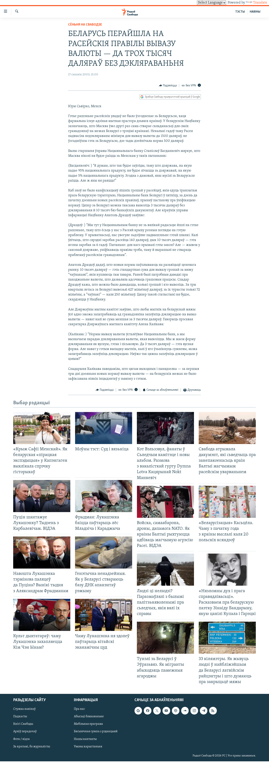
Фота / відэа (21, 738)
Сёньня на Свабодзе (85, 25)
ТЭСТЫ (240, 11)
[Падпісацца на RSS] (213, 710)
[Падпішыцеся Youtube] (166, 710)
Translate (260, 3)
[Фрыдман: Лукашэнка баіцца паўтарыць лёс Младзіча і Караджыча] (103, 496)
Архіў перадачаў (25, 731)
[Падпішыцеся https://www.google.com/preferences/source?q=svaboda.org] (138, 710)
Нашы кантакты (85, 738)
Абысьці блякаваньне (89, 716)
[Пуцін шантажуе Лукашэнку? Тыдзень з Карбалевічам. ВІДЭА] (41, 496)
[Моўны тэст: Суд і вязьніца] (103, 428)
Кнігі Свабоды (23, 724)
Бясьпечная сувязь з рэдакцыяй (96, 731)
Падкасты (20, 716)
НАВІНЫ (255, 11)
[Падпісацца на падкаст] (175, 710)
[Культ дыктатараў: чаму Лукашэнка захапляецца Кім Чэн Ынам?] (41, 615)
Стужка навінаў (24, 709)
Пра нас (79, 709)
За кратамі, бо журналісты (31, 746)
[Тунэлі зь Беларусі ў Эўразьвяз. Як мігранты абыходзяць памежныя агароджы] (165, 638)
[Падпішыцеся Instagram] (194, 710)
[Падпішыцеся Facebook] (147, 710)
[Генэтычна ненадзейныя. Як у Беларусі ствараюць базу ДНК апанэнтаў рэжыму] (103, 552)
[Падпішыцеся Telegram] (203, 710)
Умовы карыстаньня (88, 746)
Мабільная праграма (88, 724)
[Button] (168, 85)
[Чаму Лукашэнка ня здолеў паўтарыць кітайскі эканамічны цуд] (103, 615)
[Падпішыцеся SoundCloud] (185, 710)
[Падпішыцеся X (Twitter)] (157, 710)
